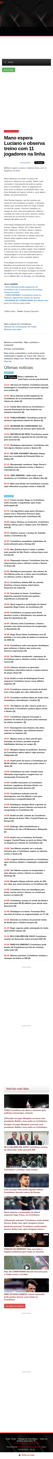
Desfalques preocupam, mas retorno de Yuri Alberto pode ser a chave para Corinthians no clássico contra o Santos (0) (25, 574)
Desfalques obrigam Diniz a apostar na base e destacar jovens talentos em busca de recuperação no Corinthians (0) (25, 807)
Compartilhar (25, 163)
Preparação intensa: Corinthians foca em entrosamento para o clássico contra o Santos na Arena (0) (26, 563)
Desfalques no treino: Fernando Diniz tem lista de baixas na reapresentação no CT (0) (26, 912)
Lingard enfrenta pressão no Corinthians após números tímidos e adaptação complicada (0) (26, 862)
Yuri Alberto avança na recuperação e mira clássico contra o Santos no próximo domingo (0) (24, 873)
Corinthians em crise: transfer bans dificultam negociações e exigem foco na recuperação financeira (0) (23, 774)
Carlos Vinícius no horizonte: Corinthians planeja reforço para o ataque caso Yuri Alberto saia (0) (26, 524)
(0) (23, 398)
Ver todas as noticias (15, 1306)
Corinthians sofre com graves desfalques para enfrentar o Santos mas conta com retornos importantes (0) (26, 648)
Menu (10, 62)
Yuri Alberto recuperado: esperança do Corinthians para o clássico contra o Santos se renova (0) (26, 659)
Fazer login (8, 70)
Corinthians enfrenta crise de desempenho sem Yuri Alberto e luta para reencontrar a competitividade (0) (23, 796)
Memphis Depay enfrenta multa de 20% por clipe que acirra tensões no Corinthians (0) (25, 882)
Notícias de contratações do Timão (20, 327)
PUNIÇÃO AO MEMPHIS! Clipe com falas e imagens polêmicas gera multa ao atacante (24, 1250)
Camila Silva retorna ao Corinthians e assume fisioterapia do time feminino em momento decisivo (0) (24, 409)
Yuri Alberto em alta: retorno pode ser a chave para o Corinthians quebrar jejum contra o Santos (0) (25, 708)
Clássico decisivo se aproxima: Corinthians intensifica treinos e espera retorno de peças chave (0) (26, 670)
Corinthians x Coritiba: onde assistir (21, 1170)
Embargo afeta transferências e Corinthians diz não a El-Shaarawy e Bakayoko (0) (25, 829)
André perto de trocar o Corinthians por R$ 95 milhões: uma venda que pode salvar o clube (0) (25, 763)
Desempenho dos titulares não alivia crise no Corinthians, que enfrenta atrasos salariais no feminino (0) (24, 730)
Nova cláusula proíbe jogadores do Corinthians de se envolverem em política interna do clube (23, 289)
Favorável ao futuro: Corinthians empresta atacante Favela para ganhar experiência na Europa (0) (22, 596)
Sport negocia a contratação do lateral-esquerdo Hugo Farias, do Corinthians (22, 1213)
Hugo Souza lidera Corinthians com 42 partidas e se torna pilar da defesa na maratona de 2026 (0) (26, 637)
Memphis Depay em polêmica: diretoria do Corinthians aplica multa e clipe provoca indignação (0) (25, 752)
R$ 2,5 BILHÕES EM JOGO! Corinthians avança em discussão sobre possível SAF (26, 1148)
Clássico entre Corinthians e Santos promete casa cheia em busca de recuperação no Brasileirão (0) (25, 626)
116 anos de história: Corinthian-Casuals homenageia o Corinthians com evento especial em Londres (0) (26, 387)
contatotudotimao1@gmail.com (26, 1443)
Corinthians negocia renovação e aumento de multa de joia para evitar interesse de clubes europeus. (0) (25, 719)
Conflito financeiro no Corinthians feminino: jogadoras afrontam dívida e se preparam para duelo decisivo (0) (23, 785)
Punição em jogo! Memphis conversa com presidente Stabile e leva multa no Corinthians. (26, 1125)
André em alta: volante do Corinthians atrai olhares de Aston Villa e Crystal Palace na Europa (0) (25, 818)
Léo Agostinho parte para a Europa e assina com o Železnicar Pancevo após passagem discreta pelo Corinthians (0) (24, 513)
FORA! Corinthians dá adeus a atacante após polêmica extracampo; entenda (25, 1111)
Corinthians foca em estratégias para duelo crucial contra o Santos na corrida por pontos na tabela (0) (24, 892)
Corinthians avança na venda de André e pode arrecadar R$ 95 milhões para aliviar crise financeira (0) (26, 903)
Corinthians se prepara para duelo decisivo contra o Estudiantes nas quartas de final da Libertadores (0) (25, 615)
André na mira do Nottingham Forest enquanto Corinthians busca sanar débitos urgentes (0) (24, 681)
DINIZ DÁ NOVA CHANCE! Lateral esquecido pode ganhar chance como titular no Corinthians (24, 1297)
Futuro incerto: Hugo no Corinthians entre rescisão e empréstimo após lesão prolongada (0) (24, 503)
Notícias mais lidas (13, 329)
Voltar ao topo (28, 1455)
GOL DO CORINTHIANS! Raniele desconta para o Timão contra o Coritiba (25, 1273)
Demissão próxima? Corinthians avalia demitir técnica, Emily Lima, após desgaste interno (25, 1227)
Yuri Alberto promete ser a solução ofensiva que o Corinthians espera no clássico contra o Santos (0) (25, 851)
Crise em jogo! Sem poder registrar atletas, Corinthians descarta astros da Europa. (24, 1190)
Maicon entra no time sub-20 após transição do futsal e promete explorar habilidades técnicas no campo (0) (23, 741)
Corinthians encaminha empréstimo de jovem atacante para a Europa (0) (25, 542)
